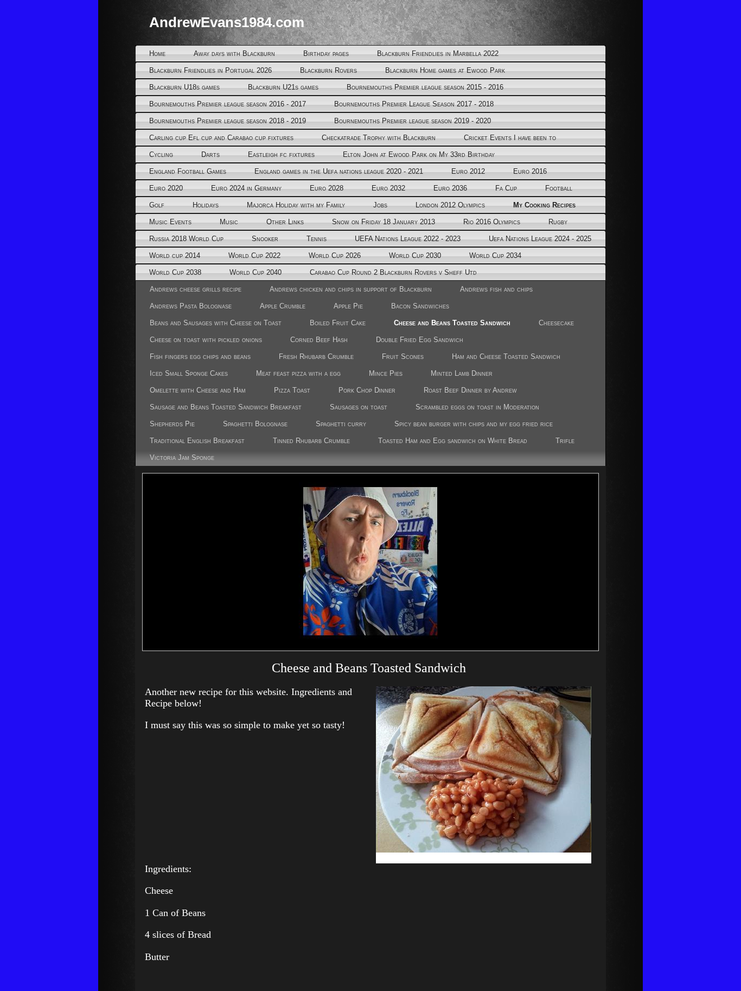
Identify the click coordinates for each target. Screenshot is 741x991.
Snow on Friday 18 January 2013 (383, 222)
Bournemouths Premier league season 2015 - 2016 (425, 87)
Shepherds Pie (172, 424)
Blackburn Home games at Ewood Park (445, 70)
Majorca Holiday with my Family (296, 205)
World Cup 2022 (254, 255)
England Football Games (187, 171)
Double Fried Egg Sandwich (419, 340)
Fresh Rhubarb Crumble (316, 356)
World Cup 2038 (175, 272)
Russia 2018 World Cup (186, 239)
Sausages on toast (358, 407)
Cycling (161, 154)
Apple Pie (348, 306)
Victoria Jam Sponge (182, 457)
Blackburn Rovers (328, 70)
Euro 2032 (388, 188)
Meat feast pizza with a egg (298, 373)
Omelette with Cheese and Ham (198, 390)
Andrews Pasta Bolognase (191, 306)
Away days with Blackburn (234, 53)
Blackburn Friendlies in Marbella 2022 (438, 53)
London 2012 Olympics (450, 205)
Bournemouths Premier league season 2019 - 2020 (412, 121)
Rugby (557, 222)
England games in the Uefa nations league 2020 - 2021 (338, 171)
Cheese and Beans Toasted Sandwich (452, 323)
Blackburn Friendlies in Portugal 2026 (210, 70)
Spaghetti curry (341, 424)
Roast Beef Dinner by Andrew (470, 390)
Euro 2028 (326, 188)
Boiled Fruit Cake (338, 323)
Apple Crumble (282, 306)
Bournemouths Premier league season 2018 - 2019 (227, 121)
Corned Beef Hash (319, 340)
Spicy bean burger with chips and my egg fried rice (473, 424)
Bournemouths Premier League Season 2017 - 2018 (414, 104)
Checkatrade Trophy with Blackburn (379, 138)
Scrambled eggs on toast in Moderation (477, 407)
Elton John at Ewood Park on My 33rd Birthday (419, 154)
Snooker (265, 239)
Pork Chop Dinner (366, 390)
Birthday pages (326, 53)
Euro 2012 (468, 171)
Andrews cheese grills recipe (195, 289)
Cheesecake (556, 323)
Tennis (316, 239)
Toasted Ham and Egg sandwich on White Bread (452, 441)
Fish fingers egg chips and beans (200, 356)
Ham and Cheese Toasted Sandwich (506, 356)
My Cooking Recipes (544, 205)
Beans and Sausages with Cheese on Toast (216, 323)
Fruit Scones (403, 356)
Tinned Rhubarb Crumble (311, 441)
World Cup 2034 (495, 255)
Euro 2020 (166, 188)
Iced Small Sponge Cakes (189, 373)
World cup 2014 (174, 255)
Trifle (564, 441)
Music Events (170, 222)
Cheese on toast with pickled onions (206, 340)
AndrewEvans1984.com (226, 22)
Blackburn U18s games (184, 87)
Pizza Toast (292, 390)
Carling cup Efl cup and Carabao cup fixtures (221, 138)
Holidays (206, 205)
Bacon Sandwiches (420, 306)
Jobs (380, 205)
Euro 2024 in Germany (246, 188)
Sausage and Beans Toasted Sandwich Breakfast (226, 407)
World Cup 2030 (415, 255)
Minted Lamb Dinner (462, 373)
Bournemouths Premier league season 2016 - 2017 (227, 104)
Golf (156, 205)
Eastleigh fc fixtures (281, 154)
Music (229, 222)
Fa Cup (506, 188)
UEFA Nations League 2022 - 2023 (408, 239)
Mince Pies (386, 373)
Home (157, 53)
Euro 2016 (530, 171)
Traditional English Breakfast (197, 441)
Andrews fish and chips (496, 289)
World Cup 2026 (335, 255)
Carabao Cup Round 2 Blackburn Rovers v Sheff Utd (393, 272)
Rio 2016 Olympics (491, 222)
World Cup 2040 (255, 272)
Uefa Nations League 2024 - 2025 (540, 239)
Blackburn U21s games (283, 87)
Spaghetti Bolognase (255, 424)
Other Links (285, 222)
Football (558, 188)
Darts (210, 154)
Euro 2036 (450, 188)
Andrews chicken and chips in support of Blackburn (351, 289)
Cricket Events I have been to (510, 138)
